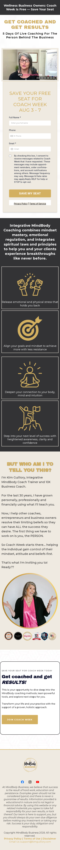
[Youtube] (37, 782)
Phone (12, 130)
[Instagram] (30, 782)
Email (12, 143)
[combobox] (12, 136)
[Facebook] (22, 782)
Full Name (15, 117)
